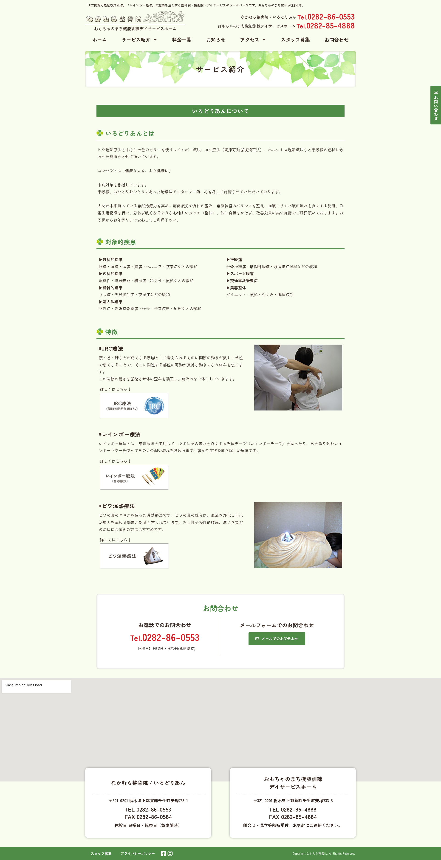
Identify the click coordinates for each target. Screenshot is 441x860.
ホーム (99, 39)
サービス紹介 (136, 39)
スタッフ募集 (295, 39)
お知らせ (215, 39)
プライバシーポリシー (138, 853)
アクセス (249, 39)
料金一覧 (181, 39)
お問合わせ (337, 39)
